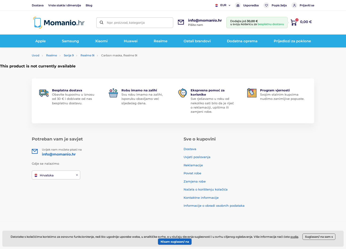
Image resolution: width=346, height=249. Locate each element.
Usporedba (251, 5)
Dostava (38, 5)
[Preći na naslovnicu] (59, 22)
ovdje (294, 236)
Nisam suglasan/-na (175, 241)
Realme (51, 55)
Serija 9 (69, 55)
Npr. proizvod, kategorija (126, 22)
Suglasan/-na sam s (319, 236)
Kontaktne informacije (201, 197)
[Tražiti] (101, 22)
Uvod (35, 55)
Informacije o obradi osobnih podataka (214, 205)
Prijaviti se (307, 5)
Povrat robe (192, 173)
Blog (89, 5)
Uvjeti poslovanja (197, 157)
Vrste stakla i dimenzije (64, 5)
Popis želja (279, 5)
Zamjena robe (195, 181)
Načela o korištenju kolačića (206, 189)
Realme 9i (87, 55)
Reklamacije (193, 165)
